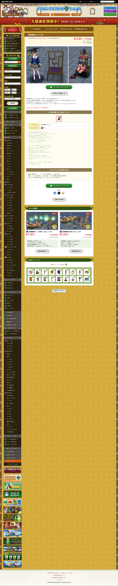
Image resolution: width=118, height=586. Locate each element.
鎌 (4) (8, 179)
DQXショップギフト (10, 460)
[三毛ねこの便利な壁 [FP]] (31, 279)
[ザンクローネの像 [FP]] (73, 272)
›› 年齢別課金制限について (59, 575)
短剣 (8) (8, 148)
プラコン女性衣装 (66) (11, 441)
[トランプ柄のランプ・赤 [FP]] (52, 279)
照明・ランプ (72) (11, 398)
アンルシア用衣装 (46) (12, 333)
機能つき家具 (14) (11, 377)
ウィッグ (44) (10, 187)
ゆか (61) (9, 369)
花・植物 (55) (10, 387)
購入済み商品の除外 (9, 96)
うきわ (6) (9, 272)
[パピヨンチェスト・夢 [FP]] (73, 279)
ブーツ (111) (9, 236)
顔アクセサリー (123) (11, 246)
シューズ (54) (10, 239)
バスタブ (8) (9, 366)
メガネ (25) (9, 249)
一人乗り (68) (10, 282)
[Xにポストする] (59, 193)
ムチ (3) (8, 166)
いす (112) (9, 364)
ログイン (12, 30)
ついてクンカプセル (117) (9, 292)
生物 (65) (9, 305)
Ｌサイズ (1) (9, 348)
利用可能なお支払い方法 (81, 29)
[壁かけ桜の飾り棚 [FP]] (31, 272)
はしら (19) (9, 418)
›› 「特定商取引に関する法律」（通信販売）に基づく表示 (59, 573)
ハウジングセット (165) (12, 130)
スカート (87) (10, 220)
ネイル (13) (9, 231)
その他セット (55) (11, 133)
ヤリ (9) (8, 156)
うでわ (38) (9, 226)
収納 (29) (9, 353)
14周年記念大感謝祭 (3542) (12, 43)
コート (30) (9, 207)
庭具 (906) (9, 392)
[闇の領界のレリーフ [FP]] (59, 272)
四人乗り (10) (10, 287)
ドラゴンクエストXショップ (59, 9)
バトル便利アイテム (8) (12, 115)
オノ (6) (8, 158)
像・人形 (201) (10, 403)
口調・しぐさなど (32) (11, 444)
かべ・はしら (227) (11, 372)
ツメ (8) (8, 163)
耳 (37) (8, 252)
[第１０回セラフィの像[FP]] (66, 279)
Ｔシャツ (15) (10, 210)
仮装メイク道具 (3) (10, 121)
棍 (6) (8, 161)
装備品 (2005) (7, 137)
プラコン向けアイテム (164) (10, 436)
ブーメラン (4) (10, 174)
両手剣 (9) (9, 145)
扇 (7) (8, 169)
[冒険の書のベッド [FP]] (38, 272)
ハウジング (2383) (8, 337)
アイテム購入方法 (36, 29)
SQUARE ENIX (7, 1)
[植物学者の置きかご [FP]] (80, 279)
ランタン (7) (9, 275)
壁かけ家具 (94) (10, 385)
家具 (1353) (9, 351)
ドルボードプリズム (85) (9, 279)
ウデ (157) (9, 223)
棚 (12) (8, 405)
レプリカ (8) (9, 295)
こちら (52, 177)
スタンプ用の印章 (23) (11, 318)
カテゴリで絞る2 (8, 75)
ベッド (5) (9, 400)
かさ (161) (9, 257)
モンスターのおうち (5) (12, 429)
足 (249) (8, 233)
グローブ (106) (10, 228)
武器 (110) (9, 140)
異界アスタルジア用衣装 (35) (13, 331)
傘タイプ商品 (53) (11, 270)
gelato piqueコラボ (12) (11, 41)
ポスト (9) (9, 426)
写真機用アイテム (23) (11, 324)
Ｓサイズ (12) (10, 343)
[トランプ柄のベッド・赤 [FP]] (59, 279)
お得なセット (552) (8, 124)
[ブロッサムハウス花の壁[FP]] (45, 279)
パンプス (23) (10, 241)
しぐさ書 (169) (9, 312)
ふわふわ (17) (10, 259)
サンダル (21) (10, 244)
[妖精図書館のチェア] (59, 119)
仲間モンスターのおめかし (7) (12, 448)
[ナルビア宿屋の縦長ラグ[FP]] (66, 272)
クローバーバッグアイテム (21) (11, 111)
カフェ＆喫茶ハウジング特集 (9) (13, 50)
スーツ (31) (9, 202)
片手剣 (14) (9, 143)
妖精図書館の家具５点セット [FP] (71, 231)
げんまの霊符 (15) (10, 451)
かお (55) (9, 254)
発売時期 (6, 87)
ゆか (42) (9, 413)
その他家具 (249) (10, 390)
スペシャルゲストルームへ (12, 470)
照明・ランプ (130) (11, 374)
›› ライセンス (59, 579)
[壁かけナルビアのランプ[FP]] (38, 279)
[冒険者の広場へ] (11, 14)
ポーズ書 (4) (9, 315)
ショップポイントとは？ (52, 29)
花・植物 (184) (10, 395)
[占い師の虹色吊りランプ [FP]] (45, 272)
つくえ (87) (9, 361)
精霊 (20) (9, 303)
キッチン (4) (9, 379)
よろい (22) (9, 205)
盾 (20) (8, 182)
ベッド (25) (9, 359)
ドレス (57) (9, 200)
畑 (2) (8, 424)
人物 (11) (9, 297)
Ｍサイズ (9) (9, 346)
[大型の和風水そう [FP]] (87, 272)
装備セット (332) (10, 127)
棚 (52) (8, 356)
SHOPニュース (110, 14)
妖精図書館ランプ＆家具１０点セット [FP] (40, 231)
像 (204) (8, 382)
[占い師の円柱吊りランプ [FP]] (80, 272)
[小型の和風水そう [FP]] (52, 272)
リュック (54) (10, 262)
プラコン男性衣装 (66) (11, 439)
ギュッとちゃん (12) (11, 265)
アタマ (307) (9, 184)
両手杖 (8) (9, 153)
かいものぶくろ (110, 8)
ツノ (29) (9, 189)
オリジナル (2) (10, 308)
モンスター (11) (10, 300)
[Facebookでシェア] (54, 193)
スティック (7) (10, 150)
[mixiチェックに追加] (63, 193)
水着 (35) (9, 213)
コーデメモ (110, 11)
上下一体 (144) (10, 197)
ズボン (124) (9, 218)
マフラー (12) (10, 267)
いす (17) (9, 411)
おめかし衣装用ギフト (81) (10, 327)
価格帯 (5, 81)
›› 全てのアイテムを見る (12, 464)
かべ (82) (9, 416)
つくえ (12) (9, 408)
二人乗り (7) (9, 285)
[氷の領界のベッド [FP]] (87, 279)
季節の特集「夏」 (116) (12, 45)
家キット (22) (10, 340)
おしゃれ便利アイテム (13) (12, 117)
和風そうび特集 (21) (11, 48)
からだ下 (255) (10, 215)
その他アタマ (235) (11, 192)
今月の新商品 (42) (10, 38)
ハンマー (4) (9, 171)
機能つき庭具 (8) (10, 421)
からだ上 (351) (10, 195)
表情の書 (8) (9, 321)
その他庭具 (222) (10, 431)
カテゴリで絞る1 (8, 69)
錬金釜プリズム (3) (10, 454)
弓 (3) (8, 176)
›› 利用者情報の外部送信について (59, 577)
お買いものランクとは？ (66, 29)
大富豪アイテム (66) (10, 457)
